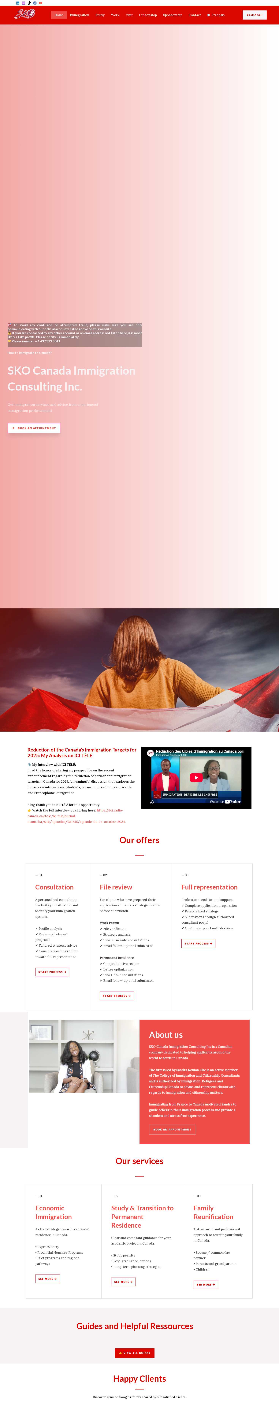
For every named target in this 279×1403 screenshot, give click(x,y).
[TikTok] (29, 3)
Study (100, 15)
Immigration (79, 15)
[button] (257, 15)
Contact (195, 15)
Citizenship (148, 15)
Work (115, 15)
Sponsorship (172, 15)
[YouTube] (40, 3)
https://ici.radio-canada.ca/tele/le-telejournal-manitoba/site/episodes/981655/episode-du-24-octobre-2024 (76, 816)
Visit (129, 15)
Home (59, 15)
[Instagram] (23, 3)
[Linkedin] (18, 3)
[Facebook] (35, 3)
